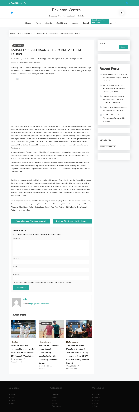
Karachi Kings (71, 59)
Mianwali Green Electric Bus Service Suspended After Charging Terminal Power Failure (115, 77)
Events (48, 23)
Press (13, 400)
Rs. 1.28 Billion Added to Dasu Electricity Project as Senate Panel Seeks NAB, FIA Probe (114, 88)
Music (96, 406)
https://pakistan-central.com (39, 304)
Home (28, 23)
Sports (75, 23)
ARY (49, 59)
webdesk (14, 362)
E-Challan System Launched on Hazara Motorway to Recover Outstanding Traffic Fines (113, 99)
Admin (31, 59)
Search (102, 43)
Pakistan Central (67, 10)
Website (16, 274)
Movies (96, 400)
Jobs (12, 403)
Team (13, 397)
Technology (56, 406)
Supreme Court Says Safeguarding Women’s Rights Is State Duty (115, 108)
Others (110, 23)
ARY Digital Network (58, 59)
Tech (96, 403)
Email (15, 266)
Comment (17, 238)
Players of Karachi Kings (19, 62)
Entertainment (45, 342)
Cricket (15, 342)
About (13, 394)
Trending (98, 21)
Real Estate (61, 23)
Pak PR (79, 59)
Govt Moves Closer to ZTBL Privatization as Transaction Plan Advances (114, 118)
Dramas (97, 394)
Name (16, 258)
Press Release (34, 62)
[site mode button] (122, 13)
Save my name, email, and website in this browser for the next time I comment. (45, 282)
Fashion (97, 397)
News (38, 23)
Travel (86, 23)
